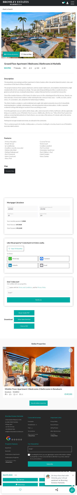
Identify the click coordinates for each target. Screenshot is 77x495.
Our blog (53, 434)
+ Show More (31, 435)
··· (16, 475)
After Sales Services (24, 319)
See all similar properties (38, 403)
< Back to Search (7, 9)
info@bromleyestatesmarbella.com (14, 431)
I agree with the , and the (27, 287)
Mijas (29, 428)
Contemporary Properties (12, 457)
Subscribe (50, 464)
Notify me (38, 300)
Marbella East (31, 424)
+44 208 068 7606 (10, 429)
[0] (63, 3)
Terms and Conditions (25, 287)
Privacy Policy (41, 287)
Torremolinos (31, 431)
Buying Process (54, 424)
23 (12, 54)
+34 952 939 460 (9, 426)
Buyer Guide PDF (24, 313)
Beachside (8, 451)
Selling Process (54, 428)
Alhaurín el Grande (33, 434)
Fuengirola (30, 421)
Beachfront (8, 448)
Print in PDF (24, 326)
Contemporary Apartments (12, 454)
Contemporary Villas (10, 460)
